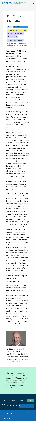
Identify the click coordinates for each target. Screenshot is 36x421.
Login (30, 400)
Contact (29, 413)
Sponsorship (7, 418)
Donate (20, 400)
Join (3, 400)
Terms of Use (20, 413)
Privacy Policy (8, 413)
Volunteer (12, 400)
